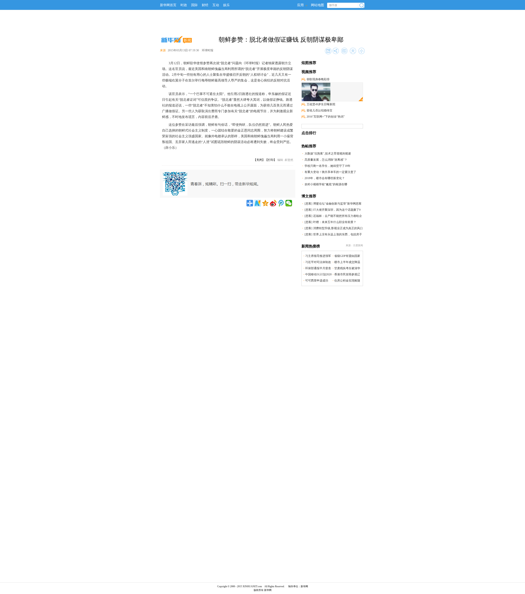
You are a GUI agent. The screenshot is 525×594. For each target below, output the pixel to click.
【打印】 (270, 159)
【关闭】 (259, 159)
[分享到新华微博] (257, 203)
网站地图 (317, 5)
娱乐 (226, 5)
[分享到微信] (288, 203)
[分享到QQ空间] (265, 203)
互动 (215, 5)
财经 (205, 5)
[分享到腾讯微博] (281, 203)
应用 (300, 5)
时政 (183, 5)
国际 (194, 5)
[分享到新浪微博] (273, 203)
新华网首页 (168, 5)
